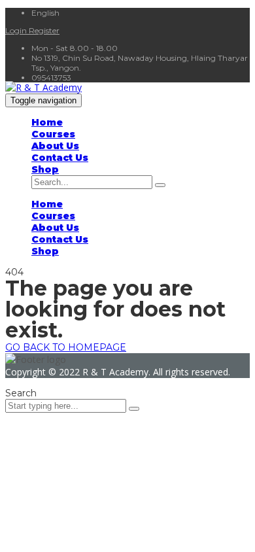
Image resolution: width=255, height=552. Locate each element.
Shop (45, 169)
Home (47, 122)
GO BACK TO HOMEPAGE (65, 347)
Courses (53, 134)
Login (17, 30)
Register (44, 30)
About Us (55, 146)
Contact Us (59, 158)
